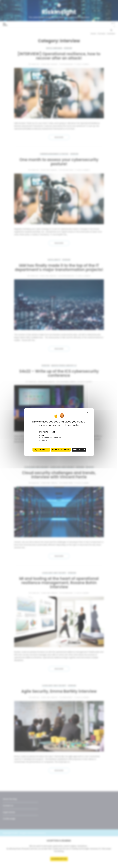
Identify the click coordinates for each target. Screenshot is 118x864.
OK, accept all (41, 449)
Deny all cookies (60, 449)
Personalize (79, 449)
